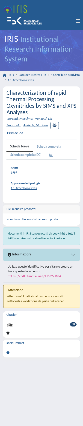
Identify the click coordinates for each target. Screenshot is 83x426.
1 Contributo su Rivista (65, 75)
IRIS (11, 75)
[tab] (51, 155)
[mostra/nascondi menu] (78, 21)
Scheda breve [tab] (19, 146)
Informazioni (21, 254)
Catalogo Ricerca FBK (32, 75)
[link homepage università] (26, 21)
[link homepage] (17, 9)
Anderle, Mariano (35, 125)
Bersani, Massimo (19, 119)
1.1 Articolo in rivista (21, 80)
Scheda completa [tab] (49, 147)
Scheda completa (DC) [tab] (26, 155)
